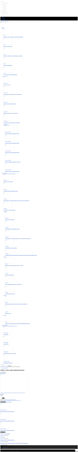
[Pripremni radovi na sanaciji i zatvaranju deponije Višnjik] (8, 34)
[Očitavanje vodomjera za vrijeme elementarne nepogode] (8, 53)
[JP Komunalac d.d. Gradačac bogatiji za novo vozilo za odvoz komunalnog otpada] (6, 198)
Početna (3, 27)
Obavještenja (5, 8)
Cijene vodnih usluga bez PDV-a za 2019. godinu (13, 284)
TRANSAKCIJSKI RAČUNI (6, 19)
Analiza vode (2, 436)
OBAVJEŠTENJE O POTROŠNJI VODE (11, 191)
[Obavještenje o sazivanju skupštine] (8, 207)
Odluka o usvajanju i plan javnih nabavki (11, 113)
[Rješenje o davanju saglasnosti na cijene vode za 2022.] (9, 263)
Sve (4, 173)
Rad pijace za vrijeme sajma (8, 181)
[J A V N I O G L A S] (6, 82)
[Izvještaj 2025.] (8, 332)
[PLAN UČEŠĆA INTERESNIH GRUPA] (8, 72)
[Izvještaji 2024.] (8, 341)
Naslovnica (1, 366)
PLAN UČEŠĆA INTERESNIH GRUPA (10, 74)
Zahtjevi (5, 7)
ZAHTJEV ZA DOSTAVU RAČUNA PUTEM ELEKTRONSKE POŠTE (17, 323)
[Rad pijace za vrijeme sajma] (8, 179)
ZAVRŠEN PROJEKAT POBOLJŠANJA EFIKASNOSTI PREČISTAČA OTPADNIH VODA (21, 255)
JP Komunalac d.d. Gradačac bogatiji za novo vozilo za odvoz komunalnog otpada (14, 443)
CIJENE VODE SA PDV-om (10, 293)
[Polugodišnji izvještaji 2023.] (8, 360)
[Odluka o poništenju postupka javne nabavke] (9, 159)
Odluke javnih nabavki (8, 141)
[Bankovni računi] (9, 311)
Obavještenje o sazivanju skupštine (9, 210)
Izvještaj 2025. (6, 334)
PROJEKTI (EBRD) (4, 11)
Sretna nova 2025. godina (8, 46)
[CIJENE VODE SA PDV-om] (9, 291)
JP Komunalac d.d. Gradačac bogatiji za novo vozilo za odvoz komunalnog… (17, 200)
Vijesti (3, 1)
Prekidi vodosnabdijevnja (8, 65)
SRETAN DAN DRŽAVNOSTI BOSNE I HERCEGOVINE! (12, 400)
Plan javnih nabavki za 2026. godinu (10, 103)
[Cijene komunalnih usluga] (9, 272)
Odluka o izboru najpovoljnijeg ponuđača (12, 133)
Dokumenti (5, 9)
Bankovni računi (8, 313)
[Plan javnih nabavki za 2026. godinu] (8, 101)
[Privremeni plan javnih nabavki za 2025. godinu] (8, 120)
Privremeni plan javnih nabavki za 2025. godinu (12, 122)
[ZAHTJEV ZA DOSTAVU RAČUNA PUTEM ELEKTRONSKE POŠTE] (9, 321)
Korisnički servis (4, 4)
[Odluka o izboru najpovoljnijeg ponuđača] (9, 131)
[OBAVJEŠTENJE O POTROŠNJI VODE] (9, 226)
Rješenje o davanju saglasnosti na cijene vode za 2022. (14, 265)
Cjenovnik (5, 5)
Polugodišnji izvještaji (6, 13)
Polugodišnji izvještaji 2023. (8, 362)
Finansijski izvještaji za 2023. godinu (10, 353)
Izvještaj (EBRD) (6, 12)
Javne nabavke (5, 3)
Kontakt (3, 14)
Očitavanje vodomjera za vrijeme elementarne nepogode (13, 55)
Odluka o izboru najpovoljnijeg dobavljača (10, 399)
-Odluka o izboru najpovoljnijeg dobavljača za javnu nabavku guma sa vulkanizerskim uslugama (12, 392)
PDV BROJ (3, 18)
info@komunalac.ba (4, 447)
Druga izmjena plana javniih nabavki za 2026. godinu (13, 94)
